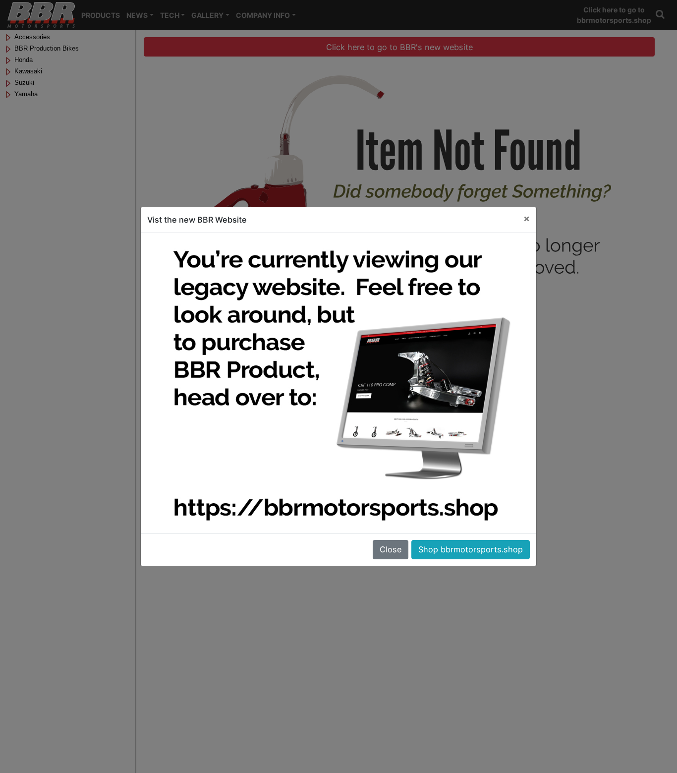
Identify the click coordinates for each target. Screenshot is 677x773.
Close (390, 549)
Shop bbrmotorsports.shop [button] (470, 549)
